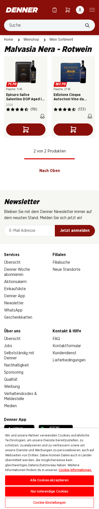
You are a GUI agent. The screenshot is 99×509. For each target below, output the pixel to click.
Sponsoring (13, 372)
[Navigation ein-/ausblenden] (92, 9)
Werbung (12, 387)
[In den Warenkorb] (25, 129)
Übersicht (12, 262)
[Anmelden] (80, 10)
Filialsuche (61, 262)
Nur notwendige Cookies (50, 491)
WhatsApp (13, 310)
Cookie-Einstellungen (49, 502)
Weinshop (31, 39)
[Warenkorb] (68, 10)
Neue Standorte (66, 269)
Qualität (11, 379)
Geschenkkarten (18, 317)
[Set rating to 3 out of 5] (17, 109)
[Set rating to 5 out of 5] (26, 109)
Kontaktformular (67, 346)
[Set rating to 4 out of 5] (22, 109)
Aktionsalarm (15, 282)
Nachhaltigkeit (16, 365)
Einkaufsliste (15, 289)
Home (8, 39)
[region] (49, 468)
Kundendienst (64, 353)
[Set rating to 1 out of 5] (8, 109)
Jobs (8, 346)
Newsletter (14, 303)
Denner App (14, 296)
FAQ (56, 339)
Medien (10, 406)
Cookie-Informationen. (75, 470)
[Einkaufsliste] (54, 10)
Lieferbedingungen (69, 360)
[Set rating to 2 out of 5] (13, 109)
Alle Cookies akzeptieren (49, 480)
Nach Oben (49, 171)
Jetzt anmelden (75, 231)
